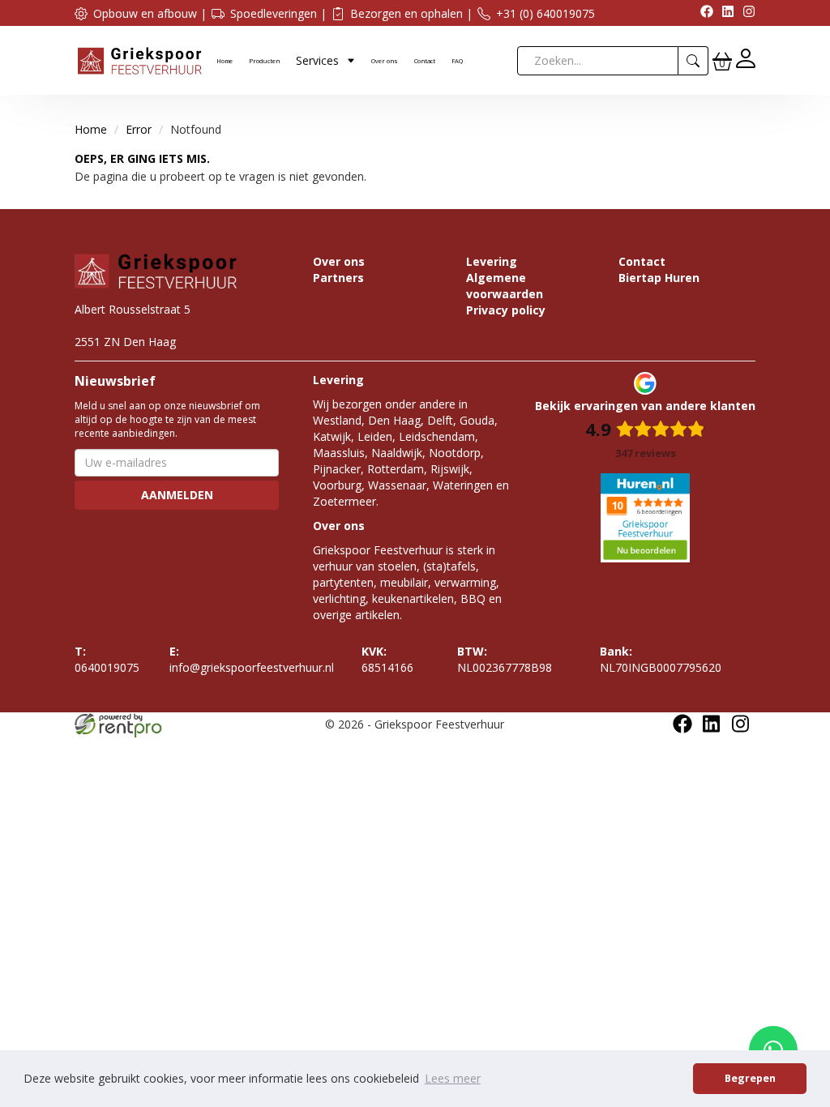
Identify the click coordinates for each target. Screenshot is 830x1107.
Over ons (384, 61)
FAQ (457, 61)
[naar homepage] (139, 59)
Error (139, 129)
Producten (264, 61)
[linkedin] (723, 13)
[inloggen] (745, 60)
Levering (491, 261)
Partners (338, 277)
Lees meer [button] (453, 1078)
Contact (424, 61)
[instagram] (744, 13)
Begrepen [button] (750, 1078)
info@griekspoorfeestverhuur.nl (251, 659)
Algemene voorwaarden (504, 285)
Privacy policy (505, 310)
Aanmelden (177, 494)
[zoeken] (693, 60)
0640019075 (107, 659)
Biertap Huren (659, 277)
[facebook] (702, 13)
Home (224, 61)
